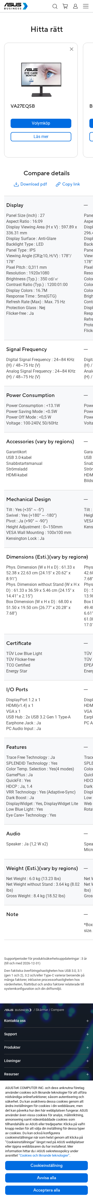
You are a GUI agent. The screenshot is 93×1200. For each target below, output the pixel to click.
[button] (55, 6)
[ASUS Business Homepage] (16, 6)
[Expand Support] (87, 1034)
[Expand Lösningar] (87, 1060)
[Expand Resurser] (87, 1074)
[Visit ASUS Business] (19, 1010)
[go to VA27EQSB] (41, 77)
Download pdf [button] (33, 184)
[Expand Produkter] (87, 1047)
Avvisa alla (46, 1177)
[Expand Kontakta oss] (87, 1020)
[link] (41, 136)
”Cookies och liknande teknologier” (44, 1155)
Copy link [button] (71, 184)
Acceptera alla (46, 1190)
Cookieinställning (46, 1165)
